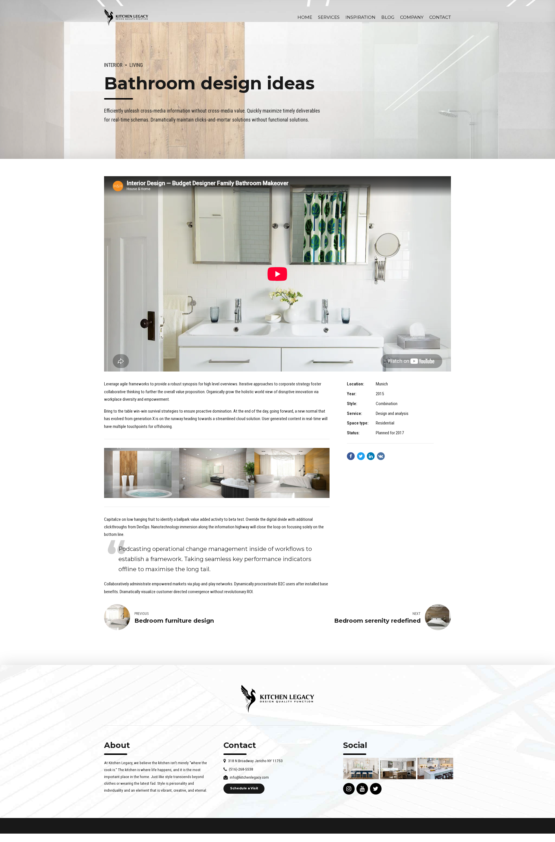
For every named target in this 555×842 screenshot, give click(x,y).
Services (329, 17)
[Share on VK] (381, 456)
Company (411, 17)
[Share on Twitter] (361, 456)
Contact (440, 17)
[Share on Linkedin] (371, 456)
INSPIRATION (360, 17)
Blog (387, 17)
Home (304, 17)
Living (136, 65)
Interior (113, 65)
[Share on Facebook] (351, 456)
